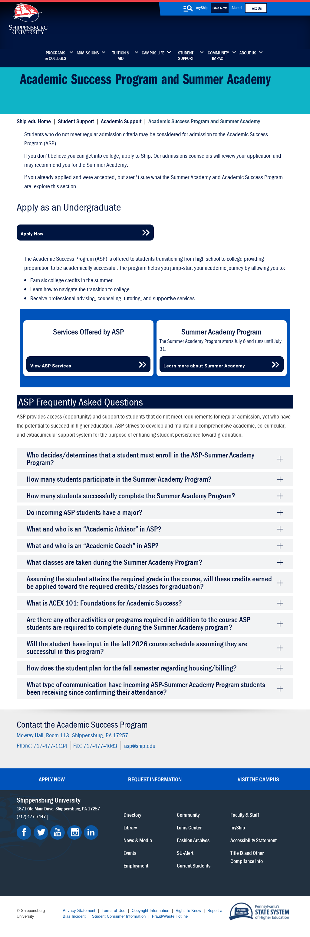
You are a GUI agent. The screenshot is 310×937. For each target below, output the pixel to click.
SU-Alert (185, 852)
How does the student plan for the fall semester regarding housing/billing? (132, 668)
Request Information (155, 779)
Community (188, 814)
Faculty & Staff (244, 814)
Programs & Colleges (55, 55)
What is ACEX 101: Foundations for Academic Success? (104, 603)
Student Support (186, 55)
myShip (202, 7)
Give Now (220, 8)
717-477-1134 (50, 745)
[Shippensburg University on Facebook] (24, 832)
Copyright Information (150, 910)
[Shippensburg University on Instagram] (74, 832)
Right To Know (188, 910)
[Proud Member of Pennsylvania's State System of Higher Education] (259, 911)
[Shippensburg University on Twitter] (41, 832)
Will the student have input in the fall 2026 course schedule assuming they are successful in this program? (137, 647)
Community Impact (218, 55)
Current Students (193, 865)
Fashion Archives (193, 840)
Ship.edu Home (34, 121)
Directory (132, 814)
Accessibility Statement (253, 840)
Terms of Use (113, 910)
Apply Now (52, 779)
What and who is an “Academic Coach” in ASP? (93, 545)
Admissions (88, 53)
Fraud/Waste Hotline (170, 916)
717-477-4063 (100, 745)
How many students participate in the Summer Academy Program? (119, 479)
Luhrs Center (189, 827)
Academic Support (121, 121)
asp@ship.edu (139, 745)
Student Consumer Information (119, 916)
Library (130, 827)
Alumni (237, 7)
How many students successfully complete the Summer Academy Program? (131, 495)
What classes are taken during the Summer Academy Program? (114, 562)
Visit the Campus (258, 779)
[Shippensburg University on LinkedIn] (91, 832)
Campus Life (153, 53)
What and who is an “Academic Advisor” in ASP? (94, 529)
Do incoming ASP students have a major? (84, 512)
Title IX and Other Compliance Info (247, 856)
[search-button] (188, 8)
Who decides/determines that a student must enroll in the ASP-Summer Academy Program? (140, 458)
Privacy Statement (79, 910)
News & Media (138, 840)
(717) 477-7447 (31, 816)
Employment (136, 865)
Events (130, 852)
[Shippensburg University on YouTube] (57, 832)
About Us (247, 53)
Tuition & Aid (120, 55)
